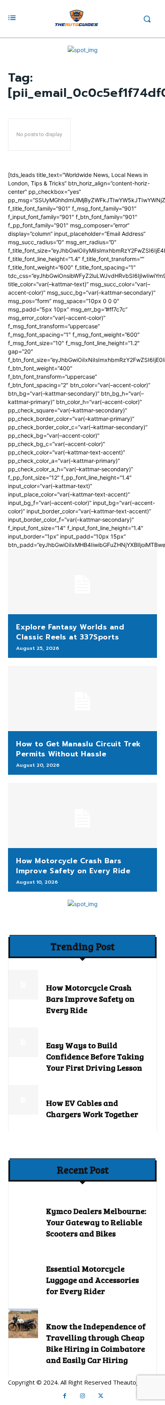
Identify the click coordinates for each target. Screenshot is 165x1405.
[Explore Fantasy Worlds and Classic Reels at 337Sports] (82, 582)
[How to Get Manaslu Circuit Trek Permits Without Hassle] (82, 699)
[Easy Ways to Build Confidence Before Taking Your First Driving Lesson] (23, 1042)
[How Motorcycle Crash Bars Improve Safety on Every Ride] (82, 815)
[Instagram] (83, 1396)
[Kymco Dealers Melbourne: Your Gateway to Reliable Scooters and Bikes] (23, 1208)
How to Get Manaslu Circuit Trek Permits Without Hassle (78, 749)
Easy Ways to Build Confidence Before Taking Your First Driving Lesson (95, 1056)
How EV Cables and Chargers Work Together (92, 1108)
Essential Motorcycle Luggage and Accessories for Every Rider (92, 1279)
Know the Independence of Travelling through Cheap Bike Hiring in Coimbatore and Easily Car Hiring (96, 1343)
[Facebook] (65, 1396)
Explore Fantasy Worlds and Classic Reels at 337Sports (70, 632)
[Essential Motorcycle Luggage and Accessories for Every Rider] (23, 1265)
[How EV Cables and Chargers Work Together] (23, 1100)
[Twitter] (101, 1396)
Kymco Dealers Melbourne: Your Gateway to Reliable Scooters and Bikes (96, 1222)
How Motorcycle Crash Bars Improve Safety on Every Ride (73, 865)
